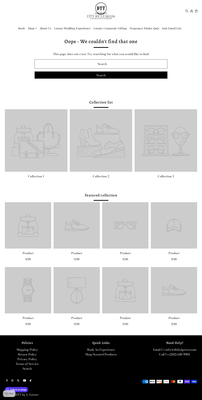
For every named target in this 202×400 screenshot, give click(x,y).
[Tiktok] (30, 380)
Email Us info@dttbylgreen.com (174, 349)
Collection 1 (36, 176)
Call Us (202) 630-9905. (174, 354)
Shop (31, 28)
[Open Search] (186, 11)
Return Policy (27, 354)
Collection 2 (101, 176)
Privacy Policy (27, 359)
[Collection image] (36, 140)
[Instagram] (12, 380)
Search (27, 368)
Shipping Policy (27, 349)
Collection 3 (166, 176)
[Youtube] (24, 380)
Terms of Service (27, 364)
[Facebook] (7, 380)
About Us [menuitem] (45, 28)
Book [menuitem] (21, 28)
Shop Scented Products (101, 354)
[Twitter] (18, 380)
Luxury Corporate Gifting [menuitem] (110, 28)
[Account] (191, 11)
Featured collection (101, 195)
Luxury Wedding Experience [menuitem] (72, 28)
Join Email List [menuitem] (171, 28)
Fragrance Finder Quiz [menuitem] (144, 28)
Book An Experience (101, 349)
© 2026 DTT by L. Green (21, 394)
